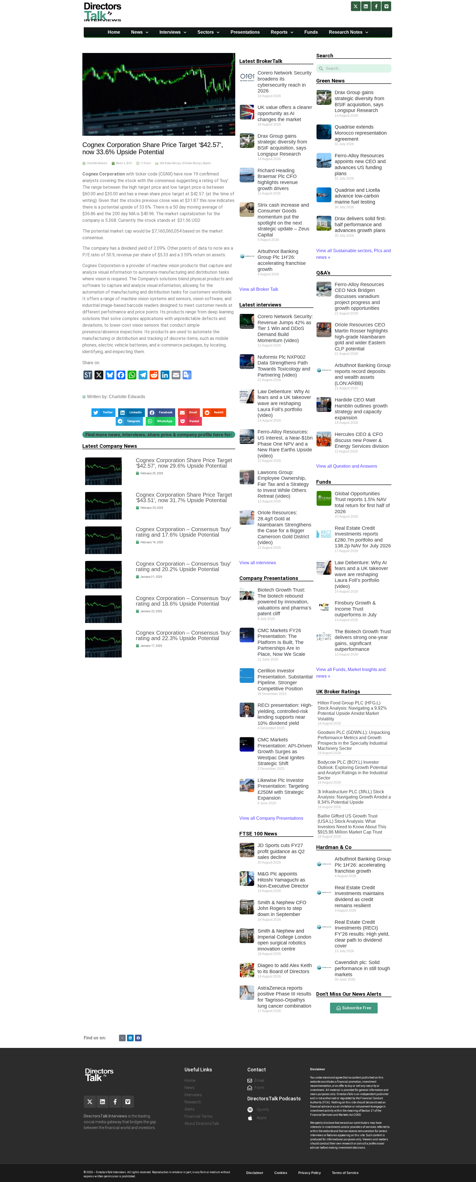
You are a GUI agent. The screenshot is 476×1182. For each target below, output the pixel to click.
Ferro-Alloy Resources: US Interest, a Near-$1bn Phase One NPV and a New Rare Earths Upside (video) (285, 443)
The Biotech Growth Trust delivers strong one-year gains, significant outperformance (363, 640)
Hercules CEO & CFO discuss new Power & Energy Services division (362, 440)
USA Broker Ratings (170, 163)
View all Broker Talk (258, 289)
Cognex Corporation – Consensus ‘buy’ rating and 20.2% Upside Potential (183, 566)
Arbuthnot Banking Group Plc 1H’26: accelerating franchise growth (282, 260)
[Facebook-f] (376, 6)
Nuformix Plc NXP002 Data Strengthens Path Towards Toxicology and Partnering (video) (284, 366)
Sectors (206, 32)
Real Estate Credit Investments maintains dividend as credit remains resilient (359, 896)
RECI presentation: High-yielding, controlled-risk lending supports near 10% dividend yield (285, 714)
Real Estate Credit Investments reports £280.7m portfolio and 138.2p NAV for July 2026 (363, 537)
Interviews (170, 32)
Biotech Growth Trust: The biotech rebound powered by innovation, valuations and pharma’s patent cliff (284, 601)
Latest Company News (109, 446)
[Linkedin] (366, 6)
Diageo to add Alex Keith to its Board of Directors (285, 968)
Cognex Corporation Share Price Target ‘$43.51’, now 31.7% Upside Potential (184, 497)
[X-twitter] (356, 6)
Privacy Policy (309, 1173)
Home (114, 32)
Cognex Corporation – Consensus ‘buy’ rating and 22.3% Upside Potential (183, 635)
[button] (103, 412)
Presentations (245, 32)
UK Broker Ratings (338, 691)
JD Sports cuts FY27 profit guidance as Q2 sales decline (281, 851)
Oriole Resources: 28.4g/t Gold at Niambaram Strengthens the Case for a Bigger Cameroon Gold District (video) (284, 527)
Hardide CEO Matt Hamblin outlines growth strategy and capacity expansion (361, 408)
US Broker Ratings (192, 163)
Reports (279, 32)
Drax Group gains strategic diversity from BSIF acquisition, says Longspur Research (282, 145)
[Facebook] (138, 1038)
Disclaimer (254, 1173)
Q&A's (323, 273)
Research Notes (346, 32)
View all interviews (258, 562)
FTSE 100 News (258, 833)
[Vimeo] (386, 6)
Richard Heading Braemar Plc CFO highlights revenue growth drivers (278, 179)
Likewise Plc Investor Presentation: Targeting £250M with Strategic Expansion (283, 789)
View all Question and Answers (346, 466)
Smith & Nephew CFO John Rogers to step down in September (282, 908)
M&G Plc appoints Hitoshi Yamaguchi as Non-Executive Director (283, 879)
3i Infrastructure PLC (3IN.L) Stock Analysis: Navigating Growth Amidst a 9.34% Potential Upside (354, 797)
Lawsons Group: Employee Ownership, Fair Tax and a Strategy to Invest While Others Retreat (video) (283, 484)
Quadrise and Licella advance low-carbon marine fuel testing (357, 196)
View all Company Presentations (271, 818)
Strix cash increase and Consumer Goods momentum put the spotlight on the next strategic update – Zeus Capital (283, 220)
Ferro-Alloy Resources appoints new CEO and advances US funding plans (360, 164)
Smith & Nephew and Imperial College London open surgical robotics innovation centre (284, 940)
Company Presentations (268, 578)
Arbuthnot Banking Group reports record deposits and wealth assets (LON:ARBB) (363, 374)
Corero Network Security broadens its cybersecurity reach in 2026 (285, 82)
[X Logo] (122, 1038)
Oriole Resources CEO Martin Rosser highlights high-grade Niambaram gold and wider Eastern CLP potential (361, 336)
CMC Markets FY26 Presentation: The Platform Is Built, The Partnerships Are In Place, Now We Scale (281, 642)
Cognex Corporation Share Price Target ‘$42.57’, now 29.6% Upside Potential (184, 463)
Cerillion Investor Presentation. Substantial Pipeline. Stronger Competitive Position (285, 679)
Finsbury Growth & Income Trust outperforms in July (356, 608)
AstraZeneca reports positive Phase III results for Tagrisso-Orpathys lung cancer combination (284, 997)
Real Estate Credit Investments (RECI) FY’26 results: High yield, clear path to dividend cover (362, 934)
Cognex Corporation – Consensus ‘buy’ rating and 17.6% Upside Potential (183, 532)
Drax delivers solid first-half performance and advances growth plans (360, 224)
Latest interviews (260, 305)
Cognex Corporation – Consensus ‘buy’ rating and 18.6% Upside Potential (183, 601)
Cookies (280, 1173)
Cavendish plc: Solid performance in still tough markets (362, 968)
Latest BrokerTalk (260, 61)
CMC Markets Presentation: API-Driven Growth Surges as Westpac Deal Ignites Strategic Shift (285, 751)
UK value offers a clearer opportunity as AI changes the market (285, 113)
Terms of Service (345, 1173)
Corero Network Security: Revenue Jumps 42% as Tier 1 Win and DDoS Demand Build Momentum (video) (285, 328)
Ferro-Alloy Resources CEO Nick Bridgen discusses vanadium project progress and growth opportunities (359, 296)
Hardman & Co (333, 847)
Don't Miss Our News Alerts (348, 994)
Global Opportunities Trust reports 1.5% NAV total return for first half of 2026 (362, 502)
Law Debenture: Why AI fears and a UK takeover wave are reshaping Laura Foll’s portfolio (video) (284, 403)
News (137, 32)
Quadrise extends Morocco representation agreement (361, 133)
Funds (311, 32)
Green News (330, 81)
